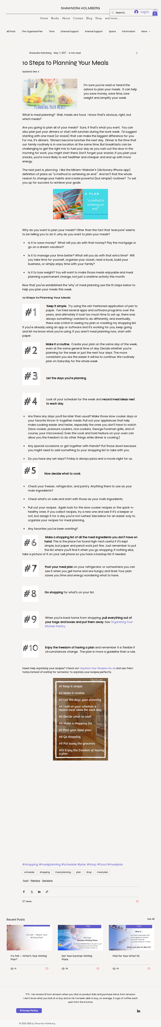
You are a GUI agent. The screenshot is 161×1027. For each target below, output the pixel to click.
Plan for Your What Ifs (126, 956)
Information (128, 31)
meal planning (63, 872)
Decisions (47, 880)
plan (78, 872)
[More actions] (137, 53)
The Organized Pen (32, 31)
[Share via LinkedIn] (39, 891)
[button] (155, 12)
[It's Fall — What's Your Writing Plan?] (29, 937)
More (144, 31)
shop (89, 872)
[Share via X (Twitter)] (31, 891)
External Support (70, 31)
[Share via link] (46, 891)
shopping (45, 872)
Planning (35, 880)
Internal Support (94, 31)
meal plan (102, 872)
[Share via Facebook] (23, 891)
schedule (29, 872)
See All (150, 919)
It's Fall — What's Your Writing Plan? (29, 957)
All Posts (11, 31)
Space (112, 31)
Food (25, 880)
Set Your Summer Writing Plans (77, 957)
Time (52, 31)
